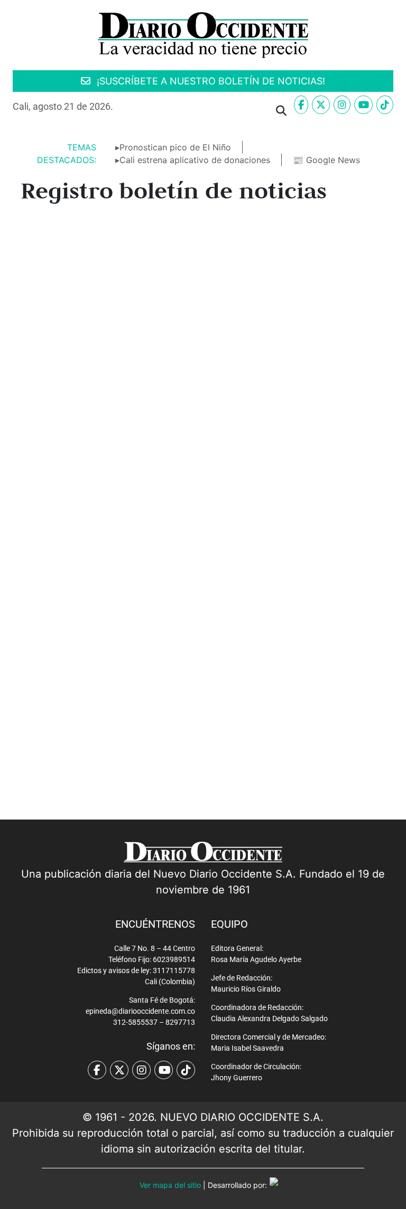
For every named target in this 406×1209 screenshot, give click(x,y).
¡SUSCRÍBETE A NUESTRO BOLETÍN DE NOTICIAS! (209, 81)
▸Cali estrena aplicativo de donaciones (192, 160)
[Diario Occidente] (203, 34)
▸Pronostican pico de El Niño (173, 147)
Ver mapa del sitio (170, 1185)
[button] (134, 111)
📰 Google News (326, 160)
